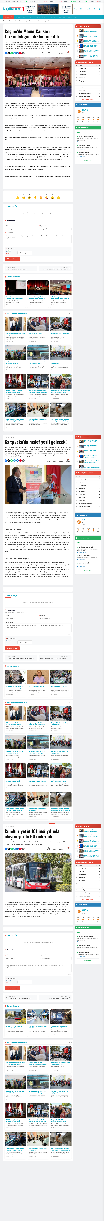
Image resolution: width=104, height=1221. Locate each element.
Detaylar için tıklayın (88, 99)
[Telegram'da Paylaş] (14, 53)
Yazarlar (88, 9)
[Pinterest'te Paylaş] (20, 53)
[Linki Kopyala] (23, 53)
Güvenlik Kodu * (11, 249)
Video (81, 9)
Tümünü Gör (87, 160)
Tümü (69, 313)
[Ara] (94, 9)
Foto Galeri (75, 9)
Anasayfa (9, 17)
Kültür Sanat (61, 17)
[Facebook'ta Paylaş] (6, 53)
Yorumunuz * (9, 233)
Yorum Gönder (12, 259)
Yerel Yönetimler (40, 17)
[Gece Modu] (99, 9)
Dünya (25, 17)
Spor (75, 17)
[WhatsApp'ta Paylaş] (11, 53)
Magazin (18, 17)
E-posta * (43, 226)
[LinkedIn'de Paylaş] (17, 53)
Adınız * (8, 226)
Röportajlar (51, 17)
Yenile (8, 253)
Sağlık (70, 17)
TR (99, 1)
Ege (31, 17)
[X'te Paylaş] (8, 53)
